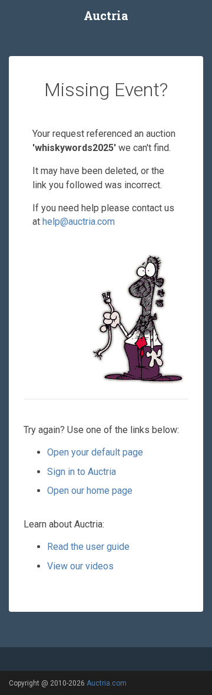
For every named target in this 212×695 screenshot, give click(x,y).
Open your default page (95, 452)
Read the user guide (88, 546)
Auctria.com (107, 683)
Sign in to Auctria (81, 471)
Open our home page (89, 490)
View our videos (80, 566)
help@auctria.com (78, 221)
